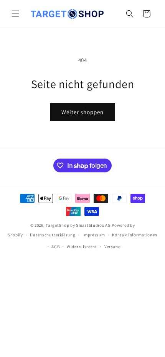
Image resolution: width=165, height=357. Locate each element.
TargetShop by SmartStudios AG (78, 225)
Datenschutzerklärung (52, 234)
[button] (15, 13)
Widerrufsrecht (82, 246)
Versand (112, 246)
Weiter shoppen (82, 112)
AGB (55, 246)
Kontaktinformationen (134, 234)
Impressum (93, 234)
